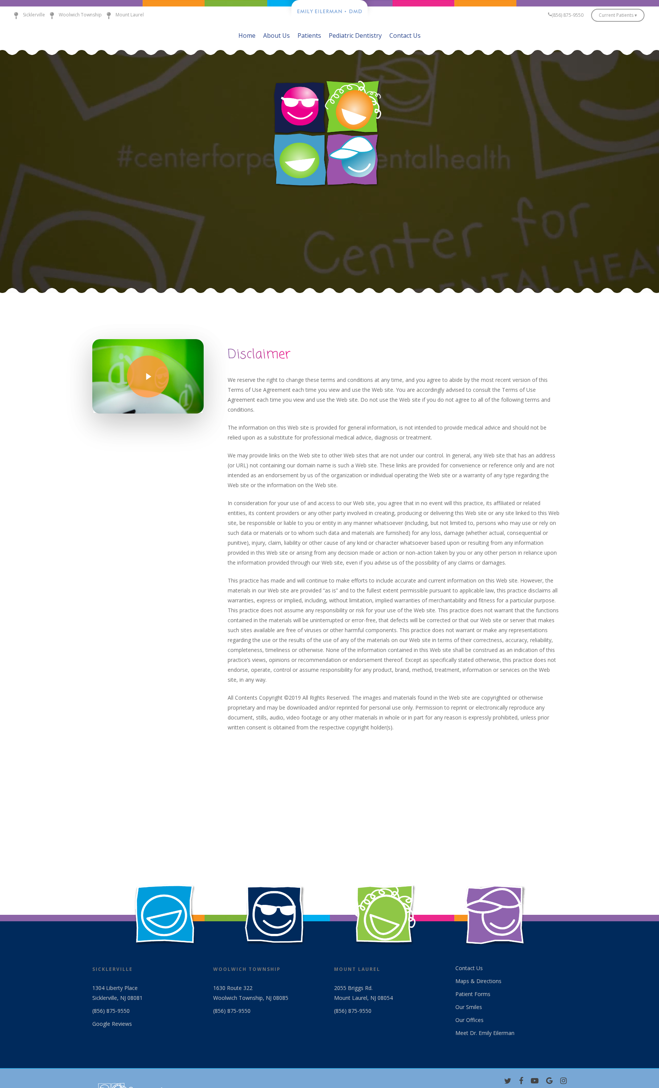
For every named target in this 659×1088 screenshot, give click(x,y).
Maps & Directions (478, 981)
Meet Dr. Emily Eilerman (484, 1032)
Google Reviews (112, 1023)
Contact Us (469, 968)
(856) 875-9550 (111, 1010)
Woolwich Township (80, 14)
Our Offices (469, 1020)
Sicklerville (34, 14)
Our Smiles (468, 1007)
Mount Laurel (130, 14)
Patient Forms (472, 994)
